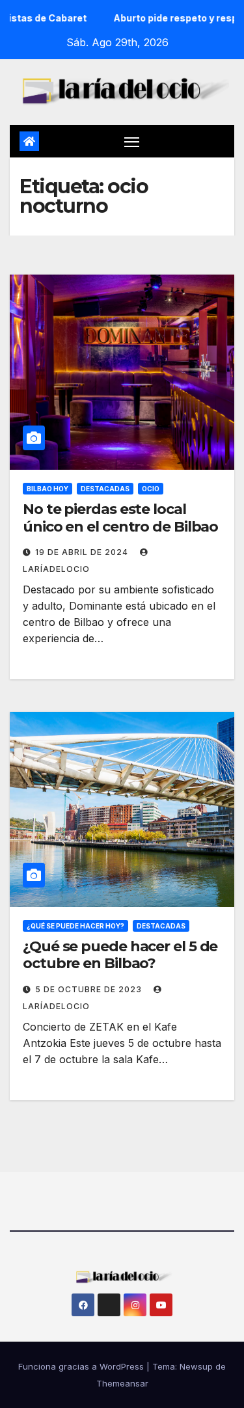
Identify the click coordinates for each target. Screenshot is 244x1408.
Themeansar (122, 1383)
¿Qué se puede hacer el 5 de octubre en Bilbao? (120, 955)
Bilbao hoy (47, 489)
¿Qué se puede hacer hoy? (75, 926)
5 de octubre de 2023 (89, 989)
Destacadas (105, 489)
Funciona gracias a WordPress (82, 1366)
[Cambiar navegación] (132, 141)
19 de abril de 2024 (83, 552)
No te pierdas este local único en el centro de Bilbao (120, 517)
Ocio (150, 489)
